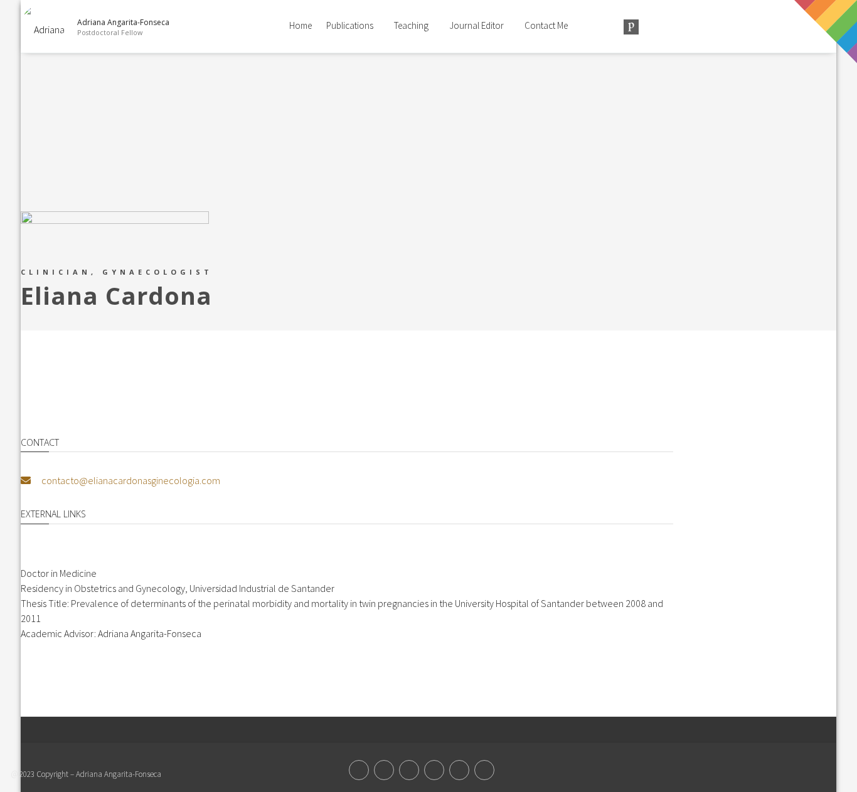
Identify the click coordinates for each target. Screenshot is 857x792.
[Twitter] (359, 770)
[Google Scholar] (484, 770)
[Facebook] (384, 770)
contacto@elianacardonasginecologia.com (130, 480)
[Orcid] (409, 770)
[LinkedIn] (459, 770)
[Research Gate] (434, 770)
